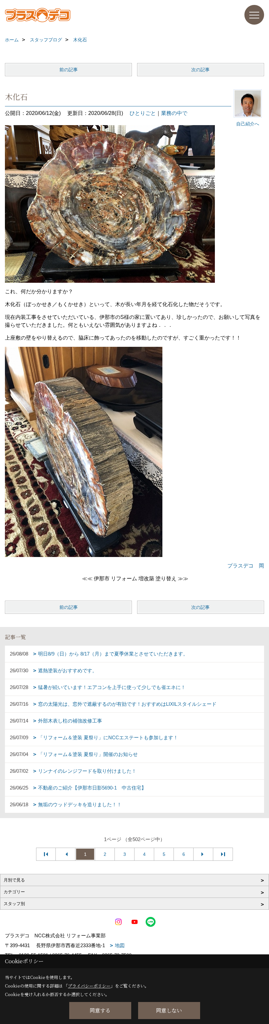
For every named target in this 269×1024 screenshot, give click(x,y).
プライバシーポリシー (89, 986)
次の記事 (200, 69)
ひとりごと (143, 113)
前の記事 (68, 69)
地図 (120, 945)
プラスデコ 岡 (245, 565)
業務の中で (174, 113)
